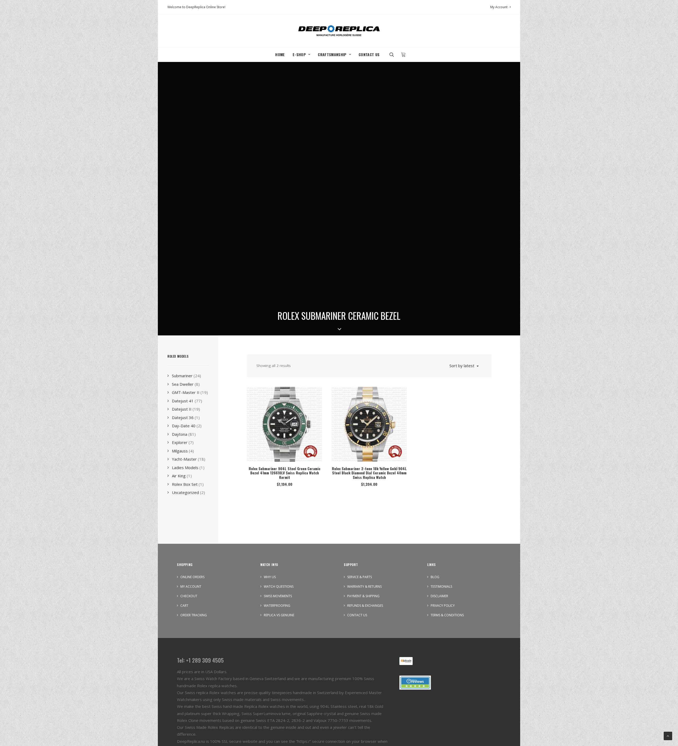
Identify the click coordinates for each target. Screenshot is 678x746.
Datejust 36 (183, 417)
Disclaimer (439, 596)
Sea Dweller (183, 384)
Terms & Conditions (447, 615)
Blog (435, 577)
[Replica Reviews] (415, 683)
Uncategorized (185, 492)
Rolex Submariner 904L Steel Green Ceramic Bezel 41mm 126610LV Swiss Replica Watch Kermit (284, 473)
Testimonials (441, 586)
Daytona (179, 434)
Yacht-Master (184, 459)
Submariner (182, 375)
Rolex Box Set (185, 484)
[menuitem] (500, 7)
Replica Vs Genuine (279, 615)
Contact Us (369, 54)
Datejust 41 (183, 400)
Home (280, 54)
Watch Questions (278, 586)
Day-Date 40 (183, 425)
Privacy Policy (443, 605)
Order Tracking (193, 615)
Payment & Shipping (363, 596)
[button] (393, 54)
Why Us (270, 577)
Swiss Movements (278, 596)
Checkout (188, 596)
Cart (184, 605)
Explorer (180, 442)
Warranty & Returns (364, 586)
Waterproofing (277, 605)
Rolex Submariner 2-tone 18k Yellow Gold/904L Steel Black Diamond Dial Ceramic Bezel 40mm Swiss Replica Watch (369, 473)
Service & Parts (359, 577)
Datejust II (181, 409)
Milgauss (180, 450)
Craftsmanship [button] (332, 54)
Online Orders (192, 577)
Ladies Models (185, 467)
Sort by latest (461, 365)
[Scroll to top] (668, 735)
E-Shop (299, 54)
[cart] (402, 54)
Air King (179, 475)
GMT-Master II (185, 392)
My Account (498, 7)
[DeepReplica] (339, 30)
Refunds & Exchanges (365, 605)
